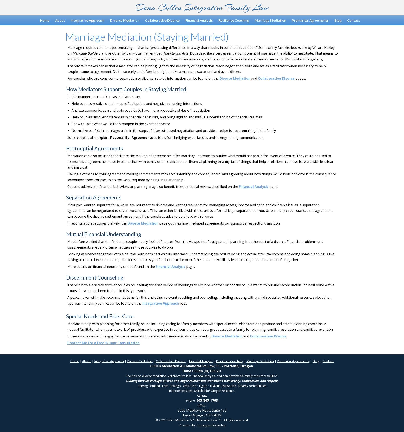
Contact (353, 20)
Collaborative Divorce (162, 20)
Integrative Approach (87, 20)
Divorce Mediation (124, 20)
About (60, 20)
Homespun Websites (210, 425)
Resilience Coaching (233, 20)
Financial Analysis (199, 20)
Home (44, 20)
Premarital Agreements (310, 20)
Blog (338, 20)
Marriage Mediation (270, 20)
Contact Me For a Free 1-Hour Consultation (103, 343)
